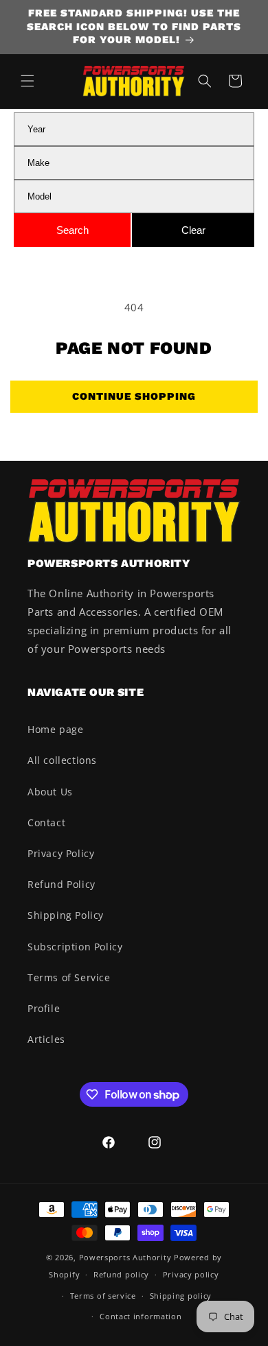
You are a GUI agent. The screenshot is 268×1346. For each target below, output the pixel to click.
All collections (62, 760)
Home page (55, 729)
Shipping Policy (65, 915)
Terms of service (103, 1295)
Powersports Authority (125, 1257)
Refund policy (121, 1274)
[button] (27, 81)
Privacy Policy (60, 853)
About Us (50, 791)
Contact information (140, 1316)
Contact (46, 822)
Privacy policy (191, 1274)
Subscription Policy (74, 946)
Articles (46, 1039)
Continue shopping (134, 396)
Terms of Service (69, 977)
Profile (43, 1008)
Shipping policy (181, 1295)
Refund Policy (61, 884)
